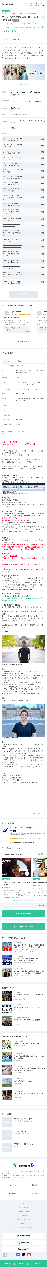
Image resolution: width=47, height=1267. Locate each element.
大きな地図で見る (39, 813)
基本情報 (7, 1263)
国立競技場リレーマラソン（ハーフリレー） (28, 1007)
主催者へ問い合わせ (23, 914)
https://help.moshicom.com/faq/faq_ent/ (17, 589)
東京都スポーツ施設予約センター (24, 1144)
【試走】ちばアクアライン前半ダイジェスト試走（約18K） (29, 1095)
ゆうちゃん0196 (15, 312)
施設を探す (12, 1193)
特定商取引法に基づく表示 (23, 1227)
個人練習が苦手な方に (12, 317)
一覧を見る (39, 854)
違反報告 (42, 906)
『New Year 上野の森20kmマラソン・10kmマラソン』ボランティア (29, 1057)
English (25, 3)
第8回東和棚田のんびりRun (23, 1081)
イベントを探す (12, 1185)
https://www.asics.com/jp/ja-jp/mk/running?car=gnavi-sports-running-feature (27, 834)
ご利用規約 (23, 1215)
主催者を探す (34, 1185)
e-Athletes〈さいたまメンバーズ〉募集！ (27, 1043)
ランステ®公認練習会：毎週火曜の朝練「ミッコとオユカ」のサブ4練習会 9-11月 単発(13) (29, 972)
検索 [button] (31, 5)
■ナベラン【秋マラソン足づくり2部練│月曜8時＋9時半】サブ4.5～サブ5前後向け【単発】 (29, 946)
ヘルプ (23, 1203)
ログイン (37, 5)
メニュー (42, 5)
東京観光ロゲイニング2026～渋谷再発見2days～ (29, 1021)
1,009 (35, 839)
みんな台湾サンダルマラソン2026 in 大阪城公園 (29, 996)
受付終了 (37, 1263)
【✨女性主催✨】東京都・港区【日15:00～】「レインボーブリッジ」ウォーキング (29, 959)
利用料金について (23, 1211)
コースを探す (34, 1193)
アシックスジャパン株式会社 (21, 828)
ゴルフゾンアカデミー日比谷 (23, 1119)
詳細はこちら (20, 424)
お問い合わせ (23, 1207)
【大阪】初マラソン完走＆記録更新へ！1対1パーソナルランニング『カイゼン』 (29, 1069)
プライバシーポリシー (23, 1219)
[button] (20, 84)
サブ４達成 (41, 317)
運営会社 (23, 1223)
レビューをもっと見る (23, 341)
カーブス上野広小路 (20, 1131)
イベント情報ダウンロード (23, 927)
